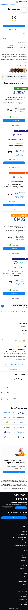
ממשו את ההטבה (15, 120)
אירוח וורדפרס (23, 562)
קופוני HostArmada (22, 596)
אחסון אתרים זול (23, 568)
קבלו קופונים (14, 117)
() (5, 364)
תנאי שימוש (24, 550)
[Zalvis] (23, 10)
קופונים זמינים (14, 29)
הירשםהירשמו (20, 507)
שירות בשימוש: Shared (20, 359)
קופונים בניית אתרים (22, 591)
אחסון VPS (24, 571)
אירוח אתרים (24, 560)
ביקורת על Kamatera (19, 111)
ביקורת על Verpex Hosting (20, 284)
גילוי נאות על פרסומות (5, 4)
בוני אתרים (24, 584)
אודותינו (25, 526)
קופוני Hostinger (23, 599)
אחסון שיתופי (24, 565)
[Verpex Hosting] (19, 263)
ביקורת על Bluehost (19, 196)
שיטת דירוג (13, 4)
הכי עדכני (23, 326)
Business (23, 398)
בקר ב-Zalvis (14, 26)
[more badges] (9, 72)
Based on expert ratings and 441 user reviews (14, 23)
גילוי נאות (25, 542)
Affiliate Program (23, 534)
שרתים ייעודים (23, 579)
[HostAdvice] (21, 2)
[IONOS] (19, 219)
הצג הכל (4, 38)
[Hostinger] (19, 135)
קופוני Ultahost (23, 602)
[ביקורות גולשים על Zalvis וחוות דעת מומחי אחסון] (26, 65)
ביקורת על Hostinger (19, 154)
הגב (22, 364)
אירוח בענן (24, 576)
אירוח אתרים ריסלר (22, 581)
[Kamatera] (19, 92)
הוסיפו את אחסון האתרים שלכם (20, 537)
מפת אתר (24, 531)
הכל (25, 319)
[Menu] (2, 2)
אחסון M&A (15, 517)
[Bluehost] (19, 177)
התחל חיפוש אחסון (13, 472)
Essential (23, 387)
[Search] (5, 2)
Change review (14, 364)
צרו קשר (25, 529)
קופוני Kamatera (23, 594)
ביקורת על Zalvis (14, 9)
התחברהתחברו (7, 507)
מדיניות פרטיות (23, 548)
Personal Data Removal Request (19, 545)
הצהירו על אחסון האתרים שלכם (20, 539)
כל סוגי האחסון (23, 557)
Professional (22, 393)
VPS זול (25, 573)
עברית (22, 333)
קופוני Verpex (24, 604)
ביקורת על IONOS (20, 239)
